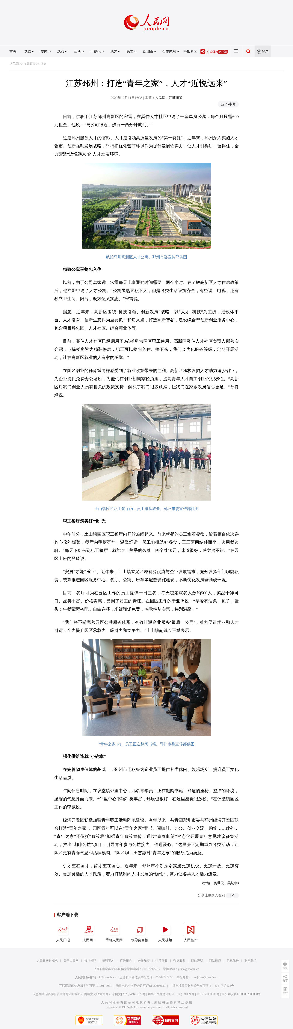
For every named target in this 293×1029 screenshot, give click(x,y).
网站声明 (197, 960)
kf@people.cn (107, 977)
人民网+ (89, 940)
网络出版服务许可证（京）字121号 (171, 994)
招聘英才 (108, 960)
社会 (43, 63)
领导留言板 (139, 940)
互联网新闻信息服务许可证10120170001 (85, 985)
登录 (265, 51)
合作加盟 (144, 960)
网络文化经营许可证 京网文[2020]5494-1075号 (114, 994)
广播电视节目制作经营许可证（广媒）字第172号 (201, 985)
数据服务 (179, 960)
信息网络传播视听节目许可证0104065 (57, 994)
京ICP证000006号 (208, 994)
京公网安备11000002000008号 (241, 994)
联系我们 (251, 960)
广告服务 (126, 960)
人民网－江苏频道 (169, 98)
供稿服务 (162, 960)
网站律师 (215, 960)
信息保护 (233, 960)
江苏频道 (30, 63)
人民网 (14, 63)
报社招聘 (90, 960)
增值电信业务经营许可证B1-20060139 (140, 985)
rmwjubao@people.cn (205, 977)
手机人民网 (114, 940)
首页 (12, 51)
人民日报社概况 (47, 960)
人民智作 (191, 940)
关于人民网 (71, 960)
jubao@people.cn (188, 969)
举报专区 (190, 51)
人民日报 (63, 940)
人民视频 (165, 940)
